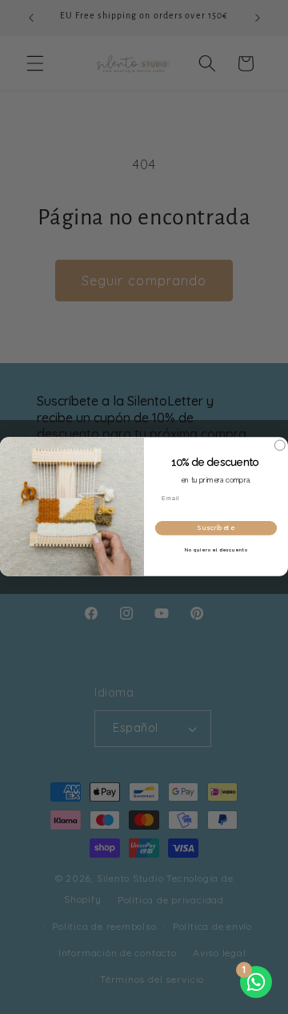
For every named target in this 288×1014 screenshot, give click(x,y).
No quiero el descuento (216, 549)
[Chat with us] (256, 982)
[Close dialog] (279, 445)
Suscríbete (216, 527)
